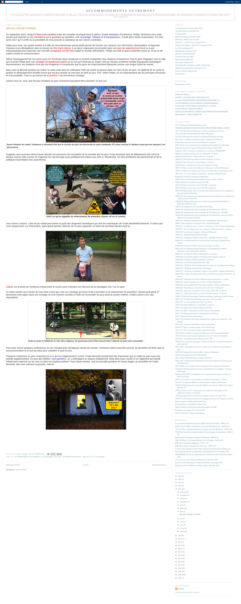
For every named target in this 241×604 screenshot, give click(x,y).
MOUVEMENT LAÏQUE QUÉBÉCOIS (188, 114)
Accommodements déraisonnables (186, 28)
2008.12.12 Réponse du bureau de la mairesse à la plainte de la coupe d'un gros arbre (204, 171)
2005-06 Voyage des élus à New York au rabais (191, 355)
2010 (180, 568)
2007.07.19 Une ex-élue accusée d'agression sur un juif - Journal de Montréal (201, 336)
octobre (183, 498)
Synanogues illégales (182, 62)
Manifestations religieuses (184, 51)
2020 (180, 535)
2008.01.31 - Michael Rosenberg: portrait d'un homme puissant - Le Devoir (200, 293)
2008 (180, 575)
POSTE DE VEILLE (182, 94)
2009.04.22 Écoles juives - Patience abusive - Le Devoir (194, 156)
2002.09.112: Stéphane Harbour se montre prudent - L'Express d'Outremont (200, 382)
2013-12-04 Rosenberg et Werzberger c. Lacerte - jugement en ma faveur (199, 131)
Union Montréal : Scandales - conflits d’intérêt (191, 65)
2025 (180, 476)
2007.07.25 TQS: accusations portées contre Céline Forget (195, 327)
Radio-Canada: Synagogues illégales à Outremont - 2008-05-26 (197, 437)
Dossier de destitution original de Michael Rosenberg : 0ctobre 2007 (198, 148)
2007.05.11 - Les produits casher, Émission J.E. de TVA (194, 338)
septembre (183, 502)
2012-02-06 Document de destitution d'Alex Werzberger (194, 133)
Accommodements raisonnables (28, 456)
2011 (180, 565)
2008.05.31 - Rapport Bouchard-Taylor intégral (191, 235)
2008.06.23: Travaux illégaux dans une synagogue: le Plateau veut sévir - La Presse (203, 229)
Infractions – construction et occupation (188, 42)
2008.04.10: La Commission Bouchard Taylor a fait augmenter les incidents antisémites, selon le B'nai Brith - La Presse (201, 249)
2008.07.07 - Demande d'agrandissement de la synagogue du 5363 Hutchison (201, 220)
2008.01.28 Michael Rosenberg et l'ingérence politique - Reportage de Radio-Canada (204, 296)
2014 (180, 555)
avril (182, 521)
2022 (180, 486)
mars (182, 525)
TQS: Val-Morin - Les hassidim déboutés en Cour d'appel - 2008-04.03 (199, 440)
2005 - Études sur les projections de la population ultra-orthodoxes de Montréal (202, 145)
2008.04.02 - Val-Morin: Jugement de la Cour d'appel (193, 268)
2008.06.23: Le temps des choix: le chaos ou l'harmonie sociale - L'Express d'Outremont (205, 226)
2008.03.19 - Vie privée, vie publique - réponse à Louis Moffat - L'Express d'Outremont (204, 271)
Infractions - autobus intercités (185, 39)
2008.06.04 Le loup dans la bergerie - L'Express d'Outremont (195, 232)
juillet (182, 508)
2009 (180, 571)
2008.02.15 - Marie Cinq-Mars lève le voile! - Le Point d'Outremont (198, 282)
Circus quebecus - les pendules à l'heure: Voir (190, 404)
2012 (180, 561)
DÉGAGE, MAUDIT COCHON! (21, 28)
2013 (180, 558)
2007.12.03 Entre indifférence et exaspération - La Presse (194, 305)
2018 (180, 542)
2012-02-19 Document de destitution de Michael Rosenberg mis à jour (199, 136)
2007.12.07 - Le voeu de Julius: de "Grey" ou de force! (193, 302)
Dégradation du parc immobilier (186, 36)
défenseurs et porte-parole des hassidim (188, 68)
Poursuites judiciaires (182, 56)
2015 (180, 552)
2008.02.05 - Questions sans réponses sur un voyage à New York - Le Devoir (201, 290)
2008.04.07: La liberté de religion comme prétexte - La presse (196, 254)
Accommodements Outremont (120, 10)
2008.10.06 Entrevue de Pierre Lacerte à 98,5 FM (192, 182)
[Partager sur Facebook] (58, 454)
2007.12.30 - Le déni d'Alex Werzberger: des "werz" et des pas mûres (198, 299)
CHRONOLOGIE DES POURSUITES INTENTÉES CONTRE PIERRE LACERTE (202, 128)
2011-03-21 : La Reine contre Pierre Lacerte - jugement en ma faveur (198, 139)
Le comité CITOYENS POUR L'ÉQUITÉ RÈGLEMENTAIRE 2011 (197, 100)
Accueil (85, 465)
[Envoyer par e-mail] (51, 454)
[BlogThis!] (53, 454)
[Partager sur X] (56, 454)
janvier (182, 531)
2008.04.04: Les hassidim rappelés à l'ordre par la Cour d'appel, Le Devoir (200, 257)
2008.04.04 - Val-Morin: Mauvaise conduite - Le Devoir (194, 259)
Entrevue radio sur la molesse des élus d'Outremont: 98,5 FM (195, 407)
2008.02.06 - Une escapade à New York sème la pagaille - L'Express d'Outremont (202, 285)
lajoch (181, 588)
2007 (180, 578)
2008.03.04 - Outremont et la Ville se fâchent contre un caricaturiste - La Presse (202, 279)
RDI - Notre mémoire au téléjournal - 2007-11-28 (191, 443)
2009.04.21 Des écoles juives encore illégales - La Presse (194, 162)
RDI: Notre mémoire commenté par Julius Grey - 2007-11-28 (195, 446)
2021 (180, 489)
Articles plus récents (13, 465)
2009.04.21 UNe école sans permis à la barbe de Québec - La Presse (198, 159)
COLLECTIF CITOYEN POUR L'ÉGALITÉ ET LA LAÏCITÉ (195, 106)
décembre (183, 492)
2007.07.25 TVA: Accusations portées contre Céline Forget (195, 330)
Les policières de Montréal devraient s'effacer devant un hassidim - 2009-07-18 (202, 423)
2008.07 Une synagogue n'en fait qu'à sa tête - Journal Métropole (197, 223)
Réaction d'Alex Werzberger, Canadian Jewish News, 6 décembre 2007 (199, 462)
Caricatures (47, 456)
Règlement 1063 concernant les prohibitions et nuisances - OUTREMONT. (200, 151)
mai (181, 518)
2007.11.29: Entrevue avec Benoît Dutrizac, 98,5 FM (193, 308)
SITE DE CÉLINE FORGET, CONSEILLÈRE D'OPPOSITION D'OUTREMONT (201, 111)
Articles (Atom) (21, 469)
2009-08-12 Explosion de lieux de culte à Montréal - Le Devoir (196, 154)
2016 (180, 548)
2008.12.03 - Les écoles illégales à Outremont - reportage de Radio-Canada (200, 173)
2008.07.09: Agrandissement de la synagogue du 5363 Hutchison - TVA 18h (201, 209)
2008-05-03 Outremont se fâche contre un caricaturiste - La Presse (197, 246)
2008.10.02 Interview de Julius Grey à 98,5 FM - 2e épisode (195, 188)
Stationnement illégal (182, 59)
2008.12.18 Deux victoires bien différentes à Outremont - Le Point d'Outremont (202, 168)
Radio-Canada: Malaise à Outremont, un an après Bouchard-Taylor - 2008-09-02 (202, 426)
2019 (180, 539)
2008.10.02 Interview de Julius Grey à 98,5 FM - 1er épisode (195, 185)
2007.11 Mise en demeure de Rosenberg (189, 316)
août (181, 505)
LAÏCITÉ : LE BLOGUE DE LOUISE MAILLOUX (192, 97)
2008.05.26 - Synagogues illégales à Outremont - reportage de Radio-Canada (201, 237)
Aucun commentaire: (37, 454)
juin (181, 511)
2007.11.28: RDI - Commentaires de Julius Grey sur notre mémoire (197, 310)
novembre (183, 495)
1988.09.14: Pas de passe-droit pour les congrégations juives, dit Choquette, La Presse (204, 398)
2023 (180, 482)
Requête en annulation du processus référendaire (191, 176)
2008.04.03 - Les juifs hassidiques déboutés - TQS (192, 262)
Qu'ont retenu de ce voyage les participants (189, 413)
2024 (180, 479)
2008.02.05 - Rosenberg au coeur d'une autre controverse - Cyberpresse (199, 288)
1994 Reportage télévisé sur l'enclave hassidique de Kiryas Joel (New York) (200, 396)
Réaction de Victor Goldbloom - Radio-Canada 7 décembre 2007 (197, 465)
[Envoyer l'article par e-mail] (48, 454)
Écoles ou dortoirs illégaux (184, 71)
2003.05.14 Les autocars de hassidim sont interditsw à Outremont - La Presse (201, 379)
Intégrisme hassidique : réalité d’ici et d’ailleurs (83, 456)
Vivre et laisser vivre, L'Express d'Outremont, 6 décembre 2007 (196, 460)
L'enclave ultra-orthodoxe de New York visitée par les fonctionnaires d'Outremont (202, 449)
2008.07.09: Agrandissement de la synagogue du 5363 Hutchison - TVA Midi (201, 212)
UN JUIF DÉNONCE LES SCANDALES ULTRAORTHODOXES (196, 103)
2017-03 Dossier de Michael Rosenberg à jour (190, 125)
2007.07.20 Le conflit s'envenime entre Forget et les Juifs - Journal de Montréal (202, 333)
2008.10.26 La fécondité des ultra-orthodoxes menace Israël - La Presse (199, 179)
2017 (180, 545)
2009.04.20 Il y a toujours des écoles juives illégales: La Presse (196, 165)
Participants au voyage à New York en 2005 (190, 410)
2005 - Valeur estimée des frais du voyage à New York (193, 358)
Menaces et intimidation (183, 54)
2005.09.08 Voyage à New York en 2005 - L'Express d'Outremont (197, 352)
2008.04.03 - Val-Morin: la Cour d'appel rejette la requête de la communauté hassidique (205, 265)
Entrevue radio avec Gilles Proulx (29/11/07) (190, 401)
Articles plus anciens (159, 465)
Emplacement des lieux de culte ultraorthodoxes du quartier (195, 142)
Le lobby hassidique (182, 48)
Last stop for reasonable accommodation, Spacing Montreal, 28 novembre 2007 (202, 451)
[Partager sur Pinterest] (60, 454)
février (182, 528)
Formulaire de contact (182, 84)
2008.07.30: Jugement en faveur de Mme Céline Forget (194, 206)
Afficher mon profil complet (187, 592)
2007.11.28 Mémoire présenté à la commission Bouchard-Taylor (197, 313)
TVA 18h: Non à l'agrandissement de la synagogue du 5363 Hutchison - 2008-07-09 (203, 429)
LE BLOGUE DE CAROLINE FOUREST (189, 109)
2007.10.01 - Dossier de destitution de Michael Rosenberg (195, 324)
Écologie (57, 456)
